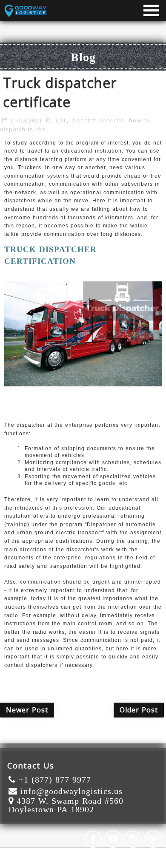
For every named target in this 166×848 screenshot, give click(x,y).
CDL (61, 120)
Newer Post (27, 710)
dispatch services (98, 120)
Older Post (139, 710)
